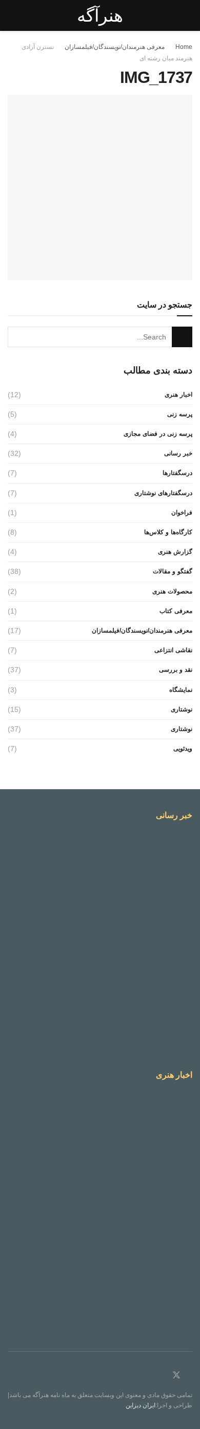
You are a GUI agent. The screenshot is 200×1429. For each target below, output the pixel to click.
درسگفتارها (177, 473)
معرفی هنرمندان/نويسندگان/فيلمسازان (115, 46)
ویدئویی (182, 748)
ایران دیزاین (140, 1405)
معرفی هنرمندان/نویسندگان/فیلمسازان (142, 630)
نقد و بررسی (175, 669)
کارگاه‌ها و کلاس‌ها (168, 532)
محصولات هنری (172, 591)
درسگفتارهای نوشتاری (163, 493)
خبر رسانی (178, 453)
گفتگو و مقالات (172, 571)
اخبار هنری (178, 394)
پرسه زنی (179, 414)
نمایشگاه (180, 689)
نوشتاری (181, 709)
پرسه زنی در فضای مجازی (158, 433)
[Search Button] (182, 337)
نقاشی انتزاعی (173, 650)
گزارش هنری (175, 551)
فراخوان (181, 512)
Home (183, 46)
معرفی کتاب (175, 611)
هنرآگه (100, 15)
